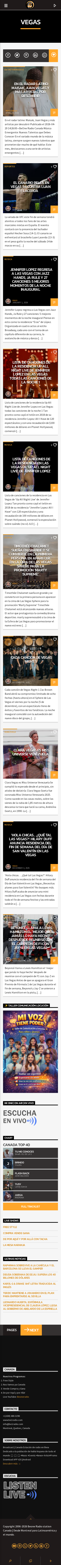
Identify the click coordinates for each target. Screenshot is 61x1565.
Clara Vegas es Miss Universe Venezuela (30, 752)
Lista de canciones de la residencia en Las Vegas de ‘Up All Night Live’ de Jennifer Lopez (30, 465)
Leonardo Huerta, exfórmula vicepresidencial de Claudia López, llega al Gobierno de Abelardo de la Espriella (30, 1305)
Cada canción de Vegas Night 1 (31, 659)
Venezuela (10, 732)
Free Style (10, 1227)
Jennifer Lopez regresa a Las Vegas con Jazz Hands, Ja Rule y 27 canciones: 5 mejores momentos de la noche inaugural (31, 279)
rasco (14, 207)
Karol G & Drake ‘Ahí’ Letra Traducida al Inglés (29, 1285)
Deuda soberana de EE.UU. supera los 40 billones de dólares (29, 1276)
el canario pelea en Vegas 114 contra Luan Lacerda (30, 187)
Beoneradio (23, 1396)
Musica (8, 259)
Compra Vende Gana (16, 1233)
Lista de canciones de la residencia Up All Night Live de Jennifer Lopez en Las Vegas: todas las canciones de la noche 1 (30, 372)
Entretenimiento (14, 69)
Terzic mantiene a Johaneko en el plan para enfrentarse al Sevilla (28, 1294)
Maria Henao (11, 110)
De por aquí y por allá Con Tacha (25, 1239)
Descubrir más (10, 1463)
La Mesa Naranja (14, 1245)
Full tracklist (30, 1206)
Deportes (9, 166)
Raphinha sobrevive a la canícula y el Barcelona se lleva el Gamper (28, 1267)
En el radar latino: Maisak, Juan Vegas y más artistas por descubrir (30, 90)
